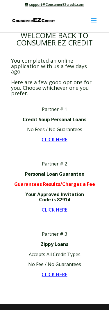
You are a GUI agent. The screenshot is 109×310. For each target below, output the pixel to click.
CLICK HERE (54, 139)
